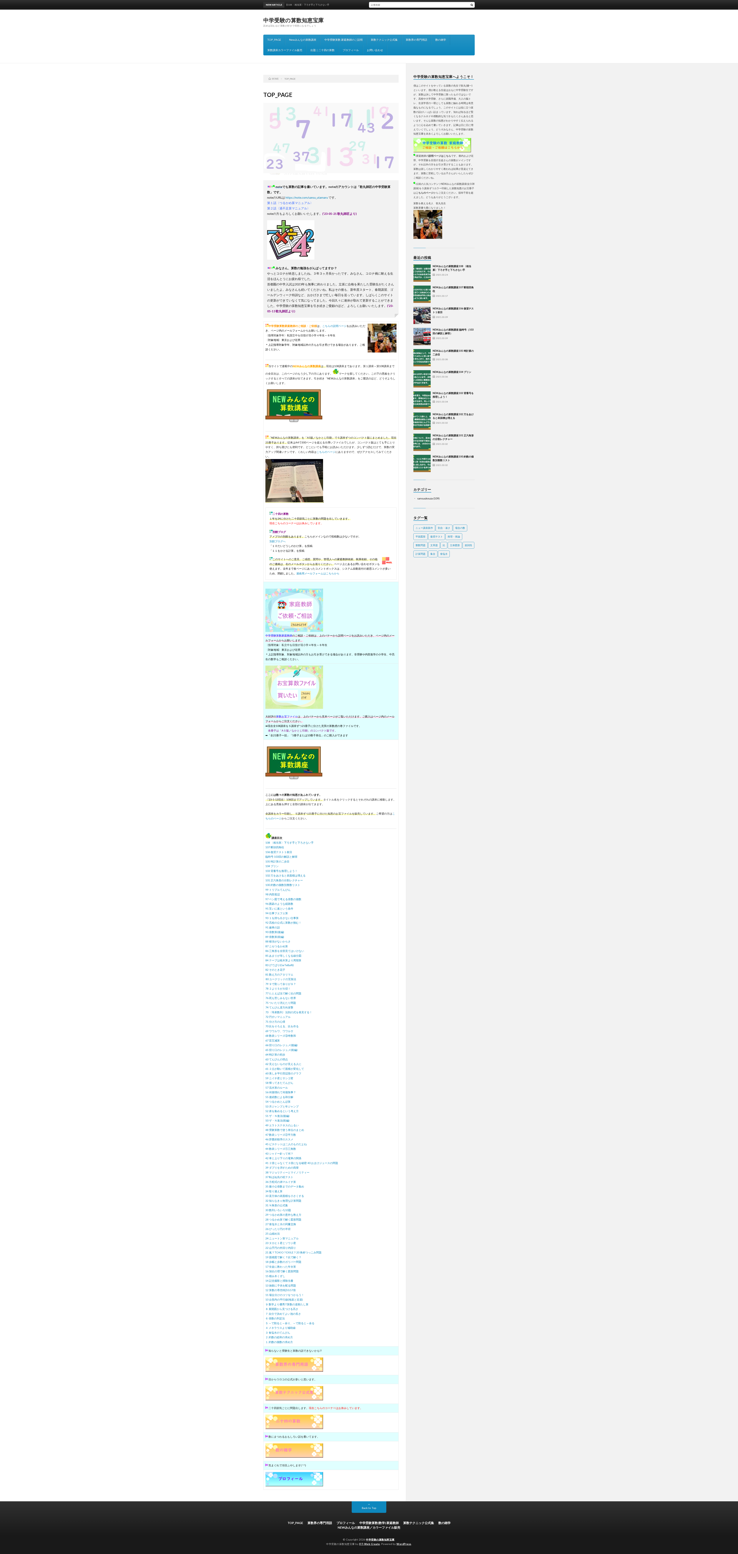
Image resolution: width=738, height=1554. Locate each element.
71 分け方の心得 (275, 1021)
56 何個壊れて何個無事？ (280, 1092)
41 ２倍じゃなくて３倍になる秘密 (286, 1163)
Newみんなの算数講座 (302, 39)
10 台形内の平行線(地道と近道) (284, 1299)
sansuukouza (425, 498)
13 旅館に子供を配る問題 (280, 1285)
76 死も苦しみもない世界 (280, 998)
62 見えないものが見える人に (283, 1064)
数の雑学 (440, 39)
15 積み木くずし (275, 1276)
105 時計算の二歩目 (277, 861)
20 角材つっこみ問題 (309, 1252)
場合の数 (460, 527)
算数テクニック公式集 (384, 39)
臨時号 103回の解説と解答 (281, 856)
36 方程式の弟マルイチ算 (280, 1181)
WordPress (403, 1544)
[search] (472, 5)
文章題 (434, 545)
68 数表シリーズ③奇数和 (280, 1035)
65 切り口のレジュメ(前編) (281, 1050)
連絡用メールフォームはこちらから (317, 573)
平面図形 (421, 536)
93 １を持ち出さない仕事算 (282, 918)
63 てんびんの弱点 (276, 1059)
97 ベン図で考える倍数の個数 (283, 899)
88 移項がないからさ (278, 941)
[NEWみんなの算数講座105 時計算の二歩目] (422, 357)
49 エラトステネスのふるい (282, 1125)
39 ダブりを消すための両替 (282, 1167)
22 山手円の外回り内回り (280, 1247)
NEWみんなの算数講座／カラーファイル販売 (369, 1527)
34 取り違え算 (274, 1191)
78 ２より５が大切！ (278, 988)
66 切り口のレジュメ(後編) (281, 1045)
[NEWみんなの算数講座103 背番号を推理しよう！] (422, 400)
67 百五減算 (272, 1040)
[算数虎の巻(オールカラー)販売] (294, 707)
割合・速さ (444, 527)
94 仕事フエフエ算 (276, 913)
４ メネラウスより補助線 (280, 1327)
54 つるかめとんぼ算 (278, 1101)
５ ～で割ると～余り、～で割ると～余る (289, 1323)
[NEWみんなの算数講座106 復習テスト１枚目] (422, 315)
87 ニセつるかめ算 (276, 946)
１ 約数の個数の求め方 (279, 1342)
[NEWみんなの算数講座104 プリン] (422, 378)
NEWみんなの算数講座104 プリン (452, 371)
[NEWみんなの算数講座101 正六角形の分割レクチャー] (422, 442)
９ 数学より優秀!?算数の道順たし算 (286, 1304)
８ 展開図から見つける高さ (281, 1309)
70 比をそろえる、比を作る (282, 1026)
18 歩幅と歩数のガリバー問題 (283, 1261)
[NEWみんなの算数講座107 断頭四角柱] (422, 294)
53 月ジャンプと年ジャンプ (282, 1106)
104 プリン (272, 866)
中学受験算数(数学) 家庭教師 (379, 1523)
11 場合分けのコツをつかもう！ (284, 1295)
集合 (432, 553)
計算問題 (421, 553)
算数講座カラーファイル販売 (284, 50)
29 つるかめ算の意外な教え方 (283, 1214)
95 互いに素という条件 (279, 908)
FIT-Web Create (369, 1544)
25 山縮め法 (272, 1233)
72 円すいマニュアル (278, 1016)
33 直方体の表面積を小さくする (284, 1195)
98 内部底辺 (272, 894)
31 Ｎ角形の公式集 (276, 1205)
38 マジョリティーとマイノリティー (287, 1172)
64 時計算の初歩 (275, 1054)
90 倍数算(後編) (274, 932)
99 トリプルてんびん (278, 889)
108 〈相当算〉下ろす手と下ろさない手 (289, 842)
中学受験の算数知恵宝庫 (293, 20)
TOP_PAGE (274, 39)
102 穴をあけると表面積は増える (285, 875)
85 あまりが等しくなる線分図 (283, 955)
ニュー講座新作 (424, 527)
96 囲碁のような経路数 (279, 903)
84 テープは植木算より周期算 (283, 960)
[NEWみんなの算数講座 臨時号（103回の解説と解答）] (422, 336)
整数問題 (421, 545)
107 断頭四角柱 (274, 847)
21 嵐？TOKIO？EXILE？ (280, 1252)
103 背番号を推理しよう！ (281, 870)
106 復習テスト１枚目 (278, 852)
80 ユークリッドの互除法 (281, 979)
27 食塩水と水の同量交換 (280, 1224)
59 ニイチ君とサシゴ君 (279, 1078)
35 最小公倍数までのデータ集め (284, 1186)
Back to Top (369, 1508)
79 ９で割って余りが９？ (280, 984)
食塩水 (444, 553)
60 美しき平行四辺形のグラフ (283, 1073)
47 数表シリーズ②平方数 (280, 1134)
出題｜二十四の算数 (322, 50)
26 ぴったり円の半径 (278, 1229)
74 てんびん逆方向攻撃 (279, 1007)
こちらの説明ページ (334, 325)
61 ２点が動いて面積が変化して (284, 1068)
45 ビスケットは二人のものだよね (286, 1144)
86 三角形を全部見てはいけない (284, 950)
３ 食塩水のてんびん (277, 1332)
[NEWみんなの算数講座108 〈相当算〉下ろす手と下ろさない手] (422, 273)
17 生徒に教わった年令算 (280, 1266)
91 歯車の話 (272, 927)
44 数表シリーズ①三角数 (280, 1148)
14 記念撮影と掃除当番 (279, 1280)
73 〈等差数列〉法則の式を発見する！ (288, 1012)
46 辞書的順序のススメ (279, 1139)
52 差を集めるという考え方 (282, 1111)
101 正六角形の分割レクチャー (284, 880)
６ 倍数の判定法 (275, 1318)
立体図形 (455, 545)
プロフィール (351, 50)
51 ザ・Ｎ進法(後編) (277, 1115)
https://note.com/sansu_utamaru (307, 197)
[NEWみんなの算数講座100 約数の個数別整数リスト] (422, 463)
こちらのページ (326, 451)
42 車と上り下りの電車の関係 (283, 1158)
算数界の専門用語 (416, 39)
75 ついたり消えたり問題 (280, 1002)
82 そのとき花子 (275, 969)
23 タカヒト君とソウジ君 (280, 1243)
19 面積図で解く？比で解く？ (283, 1257)
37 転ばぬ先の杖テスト (279, 1177)
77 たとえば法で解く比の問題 (283, 993)
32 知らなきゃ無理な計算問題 (283, 1200)
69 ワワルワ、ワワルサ (279, 1031)
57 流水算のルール (276, 1087)
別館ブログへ (277, 541)
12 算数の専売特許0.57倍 (280, 1290)
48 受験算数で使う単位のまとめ (284, 1130)
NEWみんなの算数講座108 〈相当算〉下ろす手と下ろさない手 (376, 4)
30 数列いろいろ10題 (278, 1210)
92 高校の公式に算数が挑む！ (283, 922)
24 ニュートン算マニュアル (282, 1238)
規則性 (468, 545)
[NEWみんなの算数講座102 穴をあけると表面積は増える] (422, 421)
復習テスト (436, 536)
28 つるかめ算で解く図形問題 (283, 1219)
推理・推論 (454, 536)
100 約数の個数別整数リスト (282, 885)
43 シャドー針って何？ (279, 1153)
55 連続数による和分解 (279, 1097)
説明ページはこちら (440, 155)
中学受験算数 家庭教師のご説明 (343, 39)
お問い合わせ (375, 50)
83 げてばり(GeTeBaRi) (279, 965)
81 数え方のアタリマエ (279, 974)
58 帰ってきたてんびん (279, 1082)
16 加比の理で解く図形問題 (282, 1271)
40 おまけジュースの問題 (323, 1163)
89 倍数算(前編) (274, 936)
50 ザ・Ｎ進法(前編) (277, 1120)
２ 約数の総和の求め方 (279, 1337)
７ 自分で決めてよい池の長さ (283, 1313)
